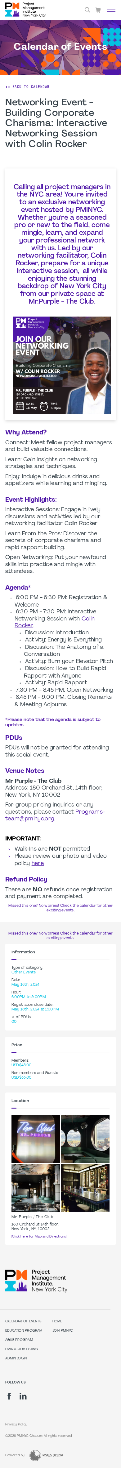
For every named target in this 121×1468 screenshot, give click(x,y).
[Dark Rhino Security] (46, 1455)
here (38, 864)
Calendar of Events (23, 1321)
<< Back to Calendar (27, 87)
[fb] (9, 1396)
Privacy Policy (16, 1424)
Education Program (24, 1331)
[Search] (87, 10)
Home (57, 1321)
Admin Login (16, 1358)
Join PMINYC (62, 1331)
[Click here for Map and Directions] (38, 1236)
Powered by (15, 1455)
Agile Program (19, 1340)
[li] (23, 1396)
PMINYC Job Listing (21, 1349)
